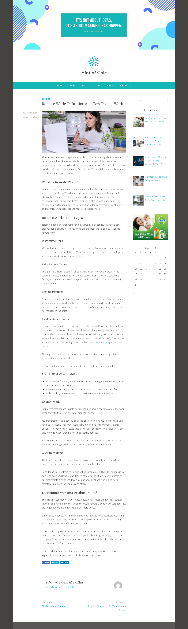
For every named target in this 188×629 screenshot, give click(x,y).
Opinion (110, 85)
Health (84, 85)
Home (60, 85)
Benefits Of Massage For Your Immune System (107, 606)
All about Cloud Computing (55, 604)
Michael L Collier (30, 117)
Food (72, 85)
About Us (125, 85)
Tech (97, 85)
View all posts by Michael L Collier (61, 587)
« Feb (135, 293)
